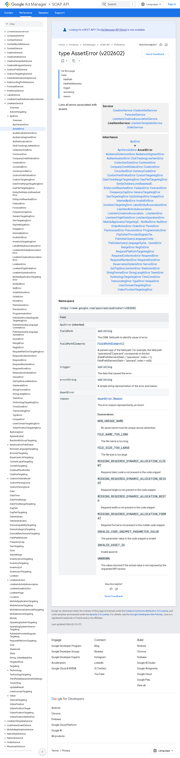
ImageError (157, 196)
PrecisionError (133, 230)
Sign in (172, 4)
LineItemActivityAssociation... (135, 209)
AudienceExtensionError (120, 154)
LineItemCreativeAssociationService (135, 119)
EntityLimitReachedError (118, 188)
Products (73, 44)
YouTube (99, 674)
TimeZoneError (151, 277)
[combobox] (118, 4)
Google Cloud (144, 674)
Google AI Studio (146, 662)
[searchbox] (23, 24)
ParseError (152, 226)
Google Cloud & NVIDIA (64, 668)
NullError (161, 222)
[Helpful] (160, 44)
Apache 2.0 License (99, 614)
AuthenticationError (118, 158)
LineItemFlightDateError (120, 217)
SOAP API (60, 4)
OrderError (138, 226)
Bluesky (98, 651)
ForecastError (158, 188)
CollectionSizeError (126, 162)
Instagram (100, 657)
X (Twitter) (100, 668)
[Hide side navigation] (42, 751)
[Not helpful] (166, 44)
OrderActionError (121, 226)
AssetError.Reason (110, 398)
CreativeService (123, 110)
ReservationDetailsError (127, 264)
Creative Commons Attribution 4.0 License (147, 611)
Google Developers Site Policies (146, 614)
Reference (25, 12)
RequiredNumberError (123, 260)
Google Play (143, 679)
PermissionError (114, 230)
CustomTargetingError (149, 175)
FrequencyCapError (121, 192)
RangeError (128, 247)
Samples (43, 12)
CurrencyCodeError (144, 171)
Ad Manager (36, 4)
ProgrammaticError (154, 230)
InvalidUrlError (144, 200)
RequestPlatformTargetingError (135, 251)
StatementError (150, 268)
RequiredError (150, 255)
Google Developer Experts (66, 657)
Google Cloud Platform (64, 724)
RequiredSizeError (148, 260)
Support (60, 12)
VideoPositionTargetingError (135, 289)
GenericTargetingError (147, 192)
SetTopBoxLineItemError (125, 268)
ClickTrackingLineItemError (147, 158)
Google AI (57, 730)
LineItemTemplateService (146, 123)
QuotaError (155, 243)
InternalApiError (126, 200)
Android (141, 645)
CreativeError (152, 167)
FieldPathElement (109, 343)
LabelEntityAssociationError (150, 205)
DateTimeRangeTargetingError (121, 179)
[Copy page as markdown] (74, 61)
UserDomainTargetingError (135, 285)
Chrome (141, 651)
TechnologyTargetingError (125, 277)
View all (141, 685)
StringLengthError (139, 272)
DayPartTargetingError (153, 179)
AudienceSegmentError (150, 154)
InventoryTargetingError (117, 205)
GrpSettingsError (139, 196)
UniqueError (152, 281)
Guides (8, 12)
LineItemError (154, 213)
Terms (55, 750)
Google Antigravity (147, 668)
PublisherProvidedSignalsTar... (135, 234)
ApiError (135, 141)
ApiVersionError (127, 150)
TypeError (138, 281)
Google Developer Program (66, 645)
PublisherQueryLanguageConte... (135, 238)
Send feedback (155, 54)
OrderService (135, 127)
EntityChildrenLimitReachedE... (135, 183)
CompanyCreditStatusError (126, 167)
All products (58, 736)
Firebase (142, 657)
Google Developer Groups (65, 651)
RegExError (142, 247)
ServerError (150, 264)
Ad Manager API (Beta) (114, 29)
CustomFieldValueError (121, 175)
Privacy (66, 750)
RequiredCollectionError (126, 255)
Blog (96, 645)
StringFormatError (117, 272)
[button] (23, 31)
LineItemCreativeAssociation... (126, 213)
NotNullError (148, 222)
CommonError (147, 162)
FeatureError (141, 188)
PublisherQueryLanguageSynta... (128, 243)
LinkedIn (99, 662)
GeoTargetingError (117, 196)
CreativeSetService (145, 110)
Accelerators (59, 662)
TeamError (157, 272)
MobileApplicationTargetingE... (121, 222)
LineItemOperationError (150, 217)
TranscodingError (121, 281)
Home (62, 44)
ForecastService (135, 114)
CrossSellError (123, 171)
